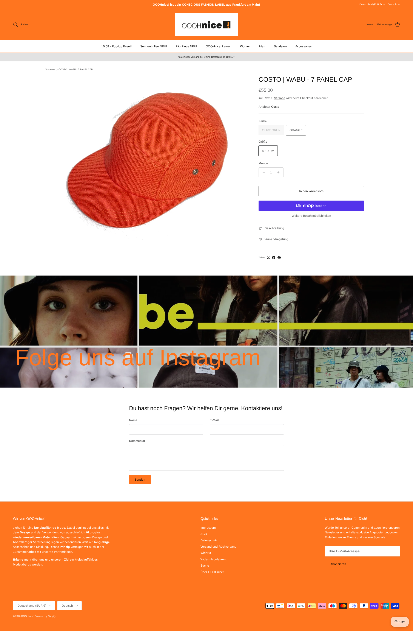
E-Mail (214, 420)
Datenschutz (208, 540)
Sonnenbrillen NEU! (153, 46)
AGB (203, 534)
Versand (279, 98)
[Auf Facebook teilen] (273, 257)
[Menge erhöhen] (279, 172)
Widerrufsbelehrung (213, 559)
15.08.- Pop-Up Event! (116, 46)
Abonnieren (338, 564)
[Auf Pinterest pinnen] (279, 257)
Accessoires (303, 46)
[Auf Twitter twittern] (268, 257)
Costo (275, 106)
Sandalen (280, 46)
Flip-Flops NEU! (186, 46)
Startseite (50, 69)
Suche (204, 565)
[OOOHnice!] (206, 24)
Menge (263, 163)
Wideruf (205, 553)
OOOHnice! (27, 616)
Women (245, 46)
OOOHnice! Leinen (218, 46)
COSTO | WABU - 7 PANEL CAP (76, 69)
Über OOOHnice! (212, 572)
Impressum (208, 527)
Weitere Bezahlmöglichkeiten (311, 215)
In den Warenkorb (311, 191)
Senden (140, 479)
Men (262, 46)
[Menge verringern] (262, 172)
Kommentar (137, 440)
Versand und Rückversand (218, 546)
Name (133, 420)
